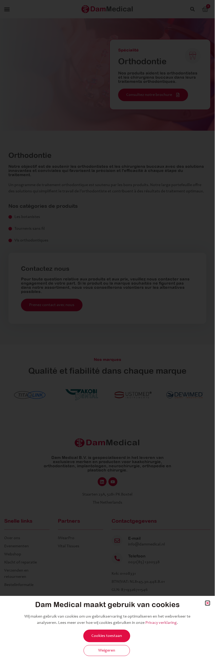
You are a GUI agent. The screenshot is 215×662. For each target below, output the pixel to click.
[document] (107, 330)
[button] (208, 603)
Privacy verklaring (161, 623)
